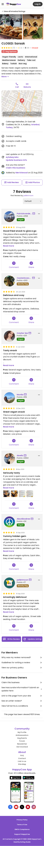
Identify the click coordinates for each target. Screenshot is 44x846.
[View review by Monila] (9, 397)
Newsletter (22, 744)
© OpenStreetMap (29, 113)
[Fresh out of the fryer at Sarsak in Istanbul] (14, 493)
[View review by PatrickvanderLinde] (9, 216)
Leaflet (10, 113)
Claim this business (15, 167)
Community (22, 728)
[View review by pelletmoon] (9, 583)
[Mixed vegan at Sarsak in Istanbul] (6, 493)
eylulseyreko (12, 157)
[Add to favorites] (41, 18)
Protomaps (18, 113)
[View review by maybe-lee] (9, 336)
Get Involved (22, 747)
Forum (22, 741)
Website (27, 87)
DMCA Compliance (22, 829)
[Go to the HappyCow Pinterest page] (28, 807)
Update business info (16, 160)
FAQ (22, 755)
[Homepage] (13, 4)
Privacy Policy (22, 820)
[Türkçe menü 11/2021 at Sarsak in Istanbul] (29, 493)
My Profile (22, 732)
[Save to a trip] (35, 18)
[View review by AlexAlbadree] (9, 522)
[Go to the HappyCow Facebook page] (10, 807)
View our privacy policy (12, 667)
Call (17, 87)
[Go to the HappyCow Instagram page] (34, 807)
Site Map (22, 764)
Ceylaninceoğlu (24, 278)
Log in (38, 4)
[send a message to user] (34, 213)
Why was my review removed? (16, 657)
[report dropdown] (39, 213)
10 (7, 17)
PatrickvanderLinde (24, 213)
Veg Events (22, 738)
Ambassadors (22, 735)
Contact (22, 758)
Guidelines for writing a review (15, 662)
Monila (20, 394)
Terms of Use (22, 825)
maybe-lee (22, 333)
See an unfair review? (11, 700)
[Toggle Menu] (2, 4)
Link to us (22, 761)
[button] (22, 101)
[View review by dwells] (9, 458)
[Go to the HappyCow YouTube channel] (16, 807)
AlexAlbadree (23, 518)
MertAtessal (22, 172)
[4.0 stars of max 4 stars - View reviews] (6, 48)
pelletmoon (28, 195)
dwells (20, 455)
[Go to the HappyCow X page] (22, 807)
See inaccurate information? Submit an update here (20, 689)
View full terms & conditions (14, 705)
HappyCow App (22, 769)
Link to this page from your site (16, 695)
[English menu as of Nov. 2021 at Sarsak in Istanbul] (22, 493)
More (4, 76)
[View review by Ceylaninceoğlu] (9, 281)
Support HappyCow (22, 834)
